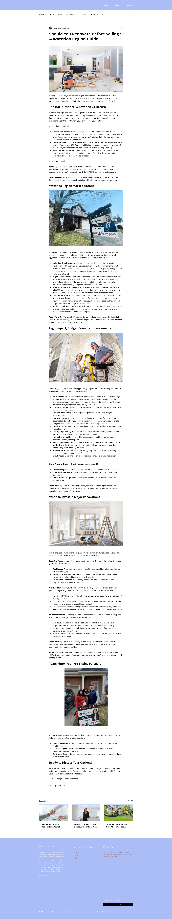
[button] (130, 14)
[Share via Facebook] (50, 786)
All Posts (42, 14)
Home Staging (71, 14)
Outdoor (83, 14)
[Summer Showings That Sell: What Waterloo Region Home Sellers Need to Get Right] (118, 813)
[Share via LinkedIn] (60, 786)
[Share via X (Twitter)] (55, 786)
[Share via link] (65, 786)
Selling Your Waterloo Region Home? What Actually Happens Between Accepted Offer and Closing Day (53, 825)
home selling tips (56, 779)
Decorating (94, 14)
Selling (51, 14)
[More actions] (121, 28)
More (103, 14)
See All (130, 801)
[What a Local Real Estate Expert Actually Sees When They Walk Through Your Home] (86, 813)
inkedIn (76, 858)
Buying (60, 14)
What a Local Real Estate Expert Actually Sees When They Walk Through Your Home (86, 825)
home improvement (71, 779)
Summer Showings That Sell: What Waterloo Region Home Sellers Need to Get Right (118, 825)
